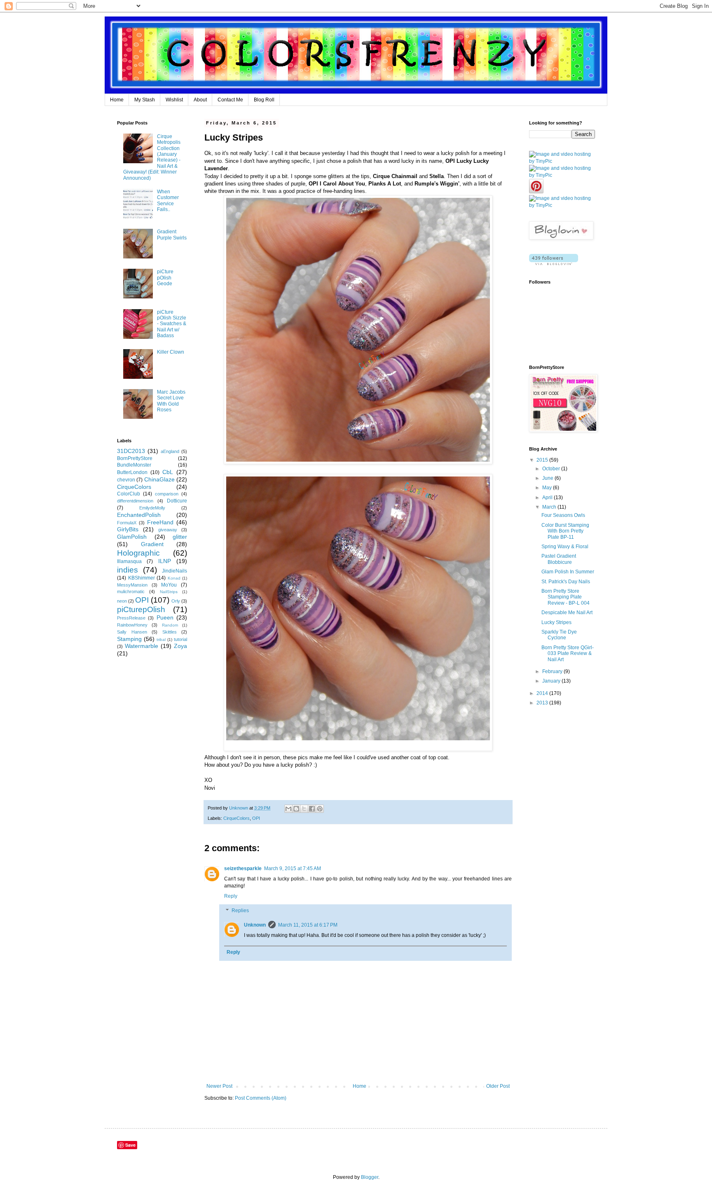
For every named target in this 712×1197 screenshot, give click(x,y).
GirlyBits (127, 529)
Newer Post (219, 1086)
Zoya (180, 646)
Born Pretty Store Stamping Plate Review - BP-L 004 (565, 597)
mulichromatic (131, 591)
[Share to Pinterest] (320, 809)
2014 (542, 693)
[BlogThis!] (296, 809)
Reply (230, 896)
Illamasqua (129, 561)
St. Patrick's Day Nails (565, 581)
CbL (167, 472)
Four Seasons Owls (563, 515)
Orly (175, 600)
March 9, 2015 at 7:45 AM (292, 868)
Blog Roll (264, 100)
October (551, 469)
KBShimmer (141, 578)
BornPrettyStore (134, 458)
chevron (126, 480)
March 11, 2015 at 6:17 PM (307, 925)
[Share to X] (304, 809)
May (547, 488)
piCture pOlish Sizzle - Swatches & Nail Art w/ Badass (171, 324)
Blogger (369, 1177)
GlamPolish (132, 536)
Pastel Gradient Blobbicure (558, 559)
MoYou (169, 585)
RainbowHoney (132, 624)
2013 (542, 703)
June (548, 478)
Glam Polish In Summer (567, 572)
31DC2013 (131, 451)
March (549, 507)
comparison (166, 493)
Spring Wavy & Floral (564, 546)
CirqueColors (236, 818)
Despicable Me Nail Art (567, 612)
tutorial (180, 639)
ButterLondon (132, 472)
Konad (174, 578)
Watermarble (141, 646)
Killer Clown (170, 352)
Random (170, 625)
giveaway (167, 529)
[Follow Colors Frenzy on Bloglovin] (553, 263)
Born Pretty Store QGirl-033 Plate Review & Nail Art (567, 653)
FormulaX (126, 522)
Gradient (152, 544)
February (553, 671)
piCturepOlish (141, 609)
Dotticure (177, 501)
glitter (180, 536)
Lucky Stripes (556, 622)
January (552, 681)
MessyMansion (132, 584)
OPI (256, 818)
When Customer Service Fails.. (168, 200)
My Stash (144, 100)
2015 (542, 460)
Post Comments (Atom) (260, 1098)
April (548, 497)
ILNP (164, 561)
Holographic (138, 553)
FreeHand (160, 522)
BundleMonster (134, 465)
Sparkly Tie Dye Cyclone (559, 635)
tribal (161, 639)
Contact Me (230, 100)
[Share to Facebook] (312, 809)
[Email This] (288, 809)
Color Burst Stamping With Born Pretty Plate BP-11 (565, 531)
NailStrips (169, 591)
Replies (240, 911)
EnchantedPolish (139, 515)
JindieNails (174, 571)
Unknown (255, 925)
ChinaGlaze (159, 479)
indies (127, 570)
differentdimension (135, 500)
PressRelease (131, 617)
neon (122, 600)
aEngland (170, 451)
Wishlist (174, 100)
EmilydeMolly (152, 507)
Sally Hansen (132, 631)
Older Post (498, 1086)
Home (117, 100)
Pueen (165, 617)
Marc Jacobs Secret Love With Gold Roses (171, 401)
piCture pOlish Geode (165, 277)
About (200, 100)
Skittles (169, 631)
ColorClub (128, 494)
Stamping (129, 639)
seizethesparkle (243, 868)
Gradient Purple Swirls (172, 234)
